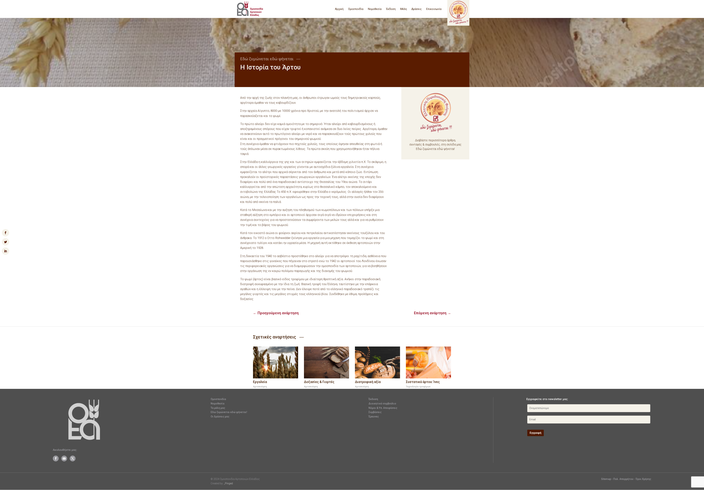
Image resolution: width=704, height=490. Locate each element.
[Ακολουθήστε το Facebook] (56, 458)
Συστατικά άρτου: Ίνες (423, 382)
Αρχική (339, 9)
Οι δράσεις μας (220, 416)
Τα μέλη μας (218, 407)
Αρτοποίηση (260, 386)
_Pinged (228, 483)
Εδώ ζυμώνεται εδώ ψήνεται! (229, 412)
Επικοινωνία (433, 9)
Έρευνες (373, 416)
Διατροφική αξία (368, 382)
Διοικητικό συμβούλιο (382, 403)
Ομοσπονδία (355, 9)
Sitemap (606, 479)
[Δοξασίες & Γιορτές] (326, 362)
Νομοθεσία (375, 9)
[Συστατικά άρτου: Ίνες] (428, 362)
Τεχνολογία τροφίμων (418, 386)
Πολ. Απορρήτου (623, 479)
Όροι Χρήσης (643, 479)
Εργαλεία (260, 382)
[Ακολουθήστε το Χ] (73, 458)
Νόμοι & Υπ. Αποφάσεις (382, 407)
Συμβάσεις (375, 412)
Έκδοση (391, 9)
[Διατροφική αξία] (377, 362)
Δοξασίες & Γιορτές (319, 382)
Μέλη (403, 9)
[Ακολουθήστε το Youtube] (64, 458)
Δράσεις (416, 9)
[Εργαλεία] (275, 362)
